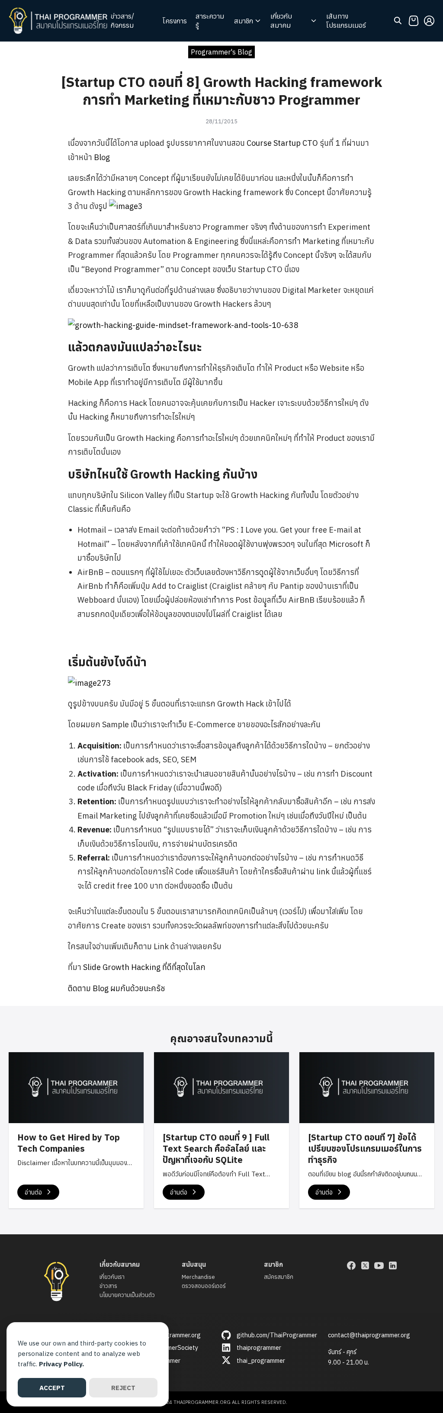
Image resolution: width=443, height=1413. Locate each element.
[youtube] (379, 1265)
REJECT (123, 1388)
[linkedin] (393, 1265)
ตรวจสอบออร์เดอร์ (204, 1286)
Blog (102, 157)
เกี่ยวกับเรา (112, 1277)
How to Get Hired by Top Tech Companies (68, 1142)
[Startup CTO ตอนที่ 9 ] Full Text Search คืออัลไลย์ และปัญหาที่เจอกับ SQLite (216, 1148)
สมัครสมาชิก (278, 1277)
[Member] (429, 21)
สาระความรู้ (210, 20)
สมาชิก (243, 20)
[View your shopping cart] (413, 21)
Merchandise (198, 1277)
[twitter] (365, 1265)
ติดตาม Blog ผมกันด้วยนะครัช (116, 988)
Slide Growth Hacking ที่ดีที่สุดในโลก (144, 967)
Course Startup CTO (282, 143)
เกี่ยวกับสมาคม (281, 20)
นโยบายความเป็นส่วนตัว (127, 1295)
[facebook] (351, 1265)
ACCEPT (52, 1388)
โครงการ (175, 20)
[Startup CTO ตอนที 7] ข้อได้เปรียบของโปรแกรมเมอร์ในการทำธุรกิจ (365, 1148)
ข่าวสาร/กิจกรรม (122, 20)
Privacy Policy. (61, 1364)
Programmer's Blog (221, 51)
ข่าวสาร (108, 1286)
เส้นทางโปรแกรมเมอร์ (346, 20)
